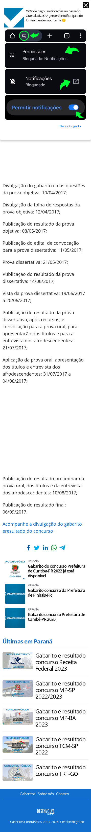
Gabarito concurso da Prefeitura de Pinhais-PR (56, 593)
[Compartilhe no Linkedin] (45, 548)
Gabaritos (27, 793)
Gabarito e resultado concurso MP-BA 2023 (60, 718)
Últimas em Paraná (27, 641)
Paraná (33, 561)
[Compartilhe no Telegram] (62, 548)
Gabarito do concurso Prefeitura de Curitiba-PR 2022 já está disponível (56, 571)
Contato (62, 793)
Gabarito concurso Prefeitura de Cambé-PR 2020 (56, 617)
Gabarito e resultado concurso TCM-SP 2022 (60, 745)
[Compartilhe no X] (37, 548)
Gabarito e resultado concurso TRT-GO (60, 770)
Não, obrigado (70, 126)
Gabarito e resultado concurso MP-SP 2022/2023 (60, 690)
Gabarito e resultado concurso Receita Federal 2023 (60, 662)
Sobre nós (46, 793)
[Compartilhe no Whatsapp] (54, 548)
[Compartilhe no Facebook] (28, 548)
